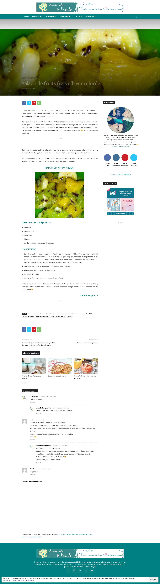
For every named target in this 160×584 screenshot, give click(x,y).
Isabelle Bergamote (43, 408)
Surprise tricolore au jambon (87, 343)
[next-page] (26, 382)
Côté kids (78, 17)
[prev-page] (23, 382)
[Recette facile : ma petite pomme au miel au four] (86, 366)
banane (31, 314)
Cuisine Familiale (65, 17)
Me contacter (125, 146)
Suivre (116, 155)
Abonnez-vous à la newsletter (120, 174)
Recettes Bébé (26, 78)
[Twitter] (29, 103)
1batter (32, 469)
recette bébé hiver (28, 316)
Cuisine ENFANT (50, 17)
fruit (46, 314)
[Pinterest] (34, 103)
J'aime (107, 155)
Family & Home (90, 17)
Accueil (26, 17)
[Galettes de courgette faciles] (60, 366)
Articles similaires (31, 353)
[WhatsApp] (39, 103)
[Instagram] (74, 570)
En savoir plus (116, 146)
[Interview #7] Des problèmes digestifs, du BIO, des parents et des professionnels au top (38, 344)
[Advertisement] (59, 143)
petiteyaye (33, 396)
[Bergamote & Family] (80, 7)
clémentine (38, 314)
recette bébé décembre (74, 314)
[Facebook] (24, 103)
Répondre (32, 402)
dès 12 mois (34, 78)
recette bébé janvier (42, 316)
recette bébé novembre (58, 316)
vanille (70, 316)
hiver (51, 314)
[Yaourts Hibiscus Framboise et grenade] (34, 366)
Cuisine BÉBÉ (37, 17)
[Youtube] (92, 570)
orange (62, 314)
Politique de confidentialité (25, 580)
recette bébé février (89, 314)
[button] (135, 17)
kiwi (56, 314)
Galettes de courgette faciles (57, 376)
